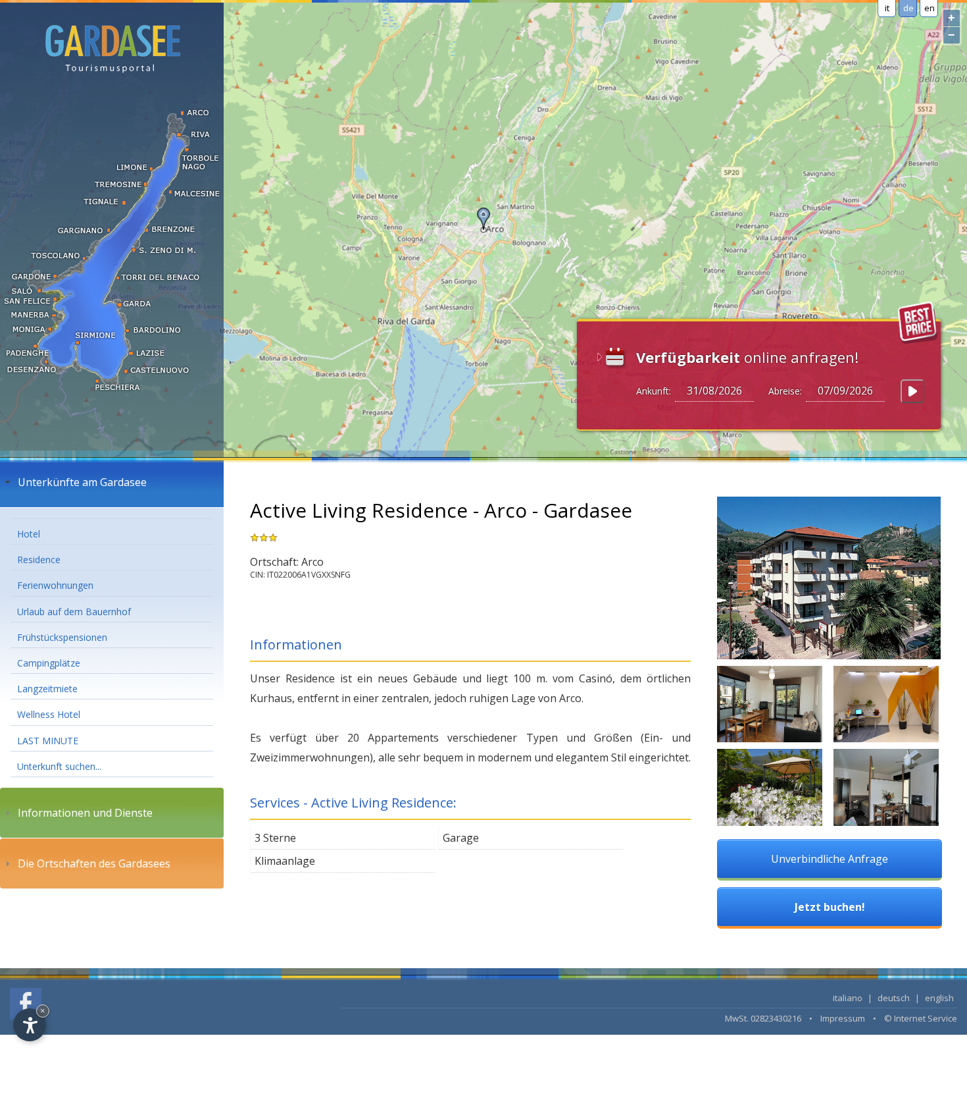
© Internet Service (920, 1018)
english (939, 998)
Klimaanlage (285, 861)
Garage (461, 838)
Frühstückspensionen (62, 637)
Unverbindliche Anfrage (829, 859)
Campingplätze (48, 663)
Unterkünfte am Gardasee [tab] (82, 482)
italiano (847, 998)
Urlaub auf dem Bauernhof (74, 611)
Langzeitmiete (47, 688)
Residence (39, 559)
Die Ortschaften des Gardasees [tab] (94, 863)
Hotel (28, 534)
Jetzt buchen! (830, 907)
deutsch (894, 998)
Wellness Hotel (48, 714)
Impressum (842, 1018)
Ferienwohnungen (55, 585)
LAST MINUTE (47, 740)
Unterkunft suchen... (59, 766)
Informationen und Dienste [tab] (85, 813)
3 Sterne (275, 838)
